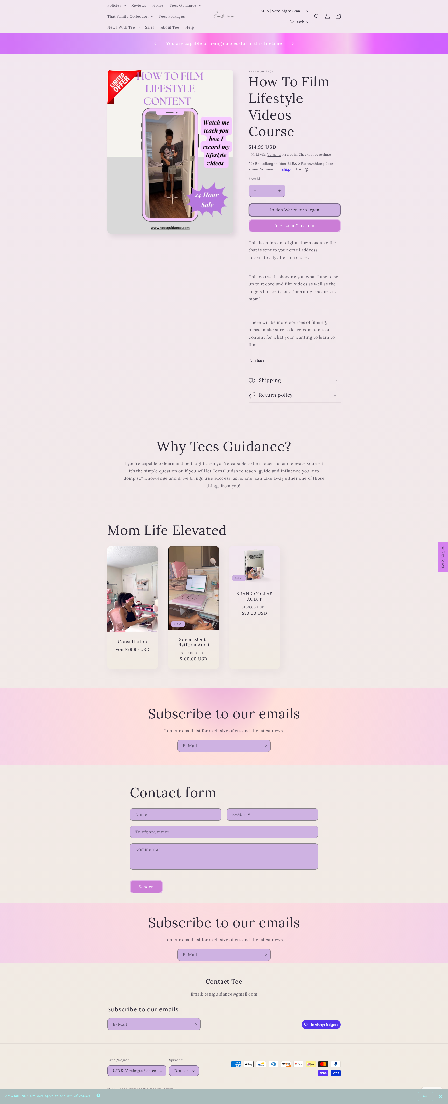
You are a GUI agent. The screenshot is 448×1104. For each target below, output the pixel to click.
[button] (116, 5)
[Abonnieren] (264, 746)
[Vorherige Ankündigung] (155, 43)
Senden (146, 886)
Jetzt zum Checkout (294, 225)
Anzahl (254, 179)
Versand (274, 154)
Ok (425, 1096)
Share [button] (260, 360)
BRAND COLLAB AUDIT (254, 596)
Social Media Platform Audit (193, 642)
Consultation (132, 641)
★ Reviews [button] (443, 557)
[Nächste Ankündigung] (293, 43)
